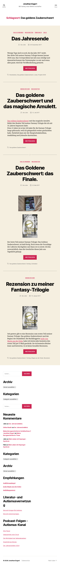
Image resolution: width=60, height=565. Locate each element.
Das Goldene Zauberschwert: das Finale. (30, 173)
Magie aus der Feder (37, 358)
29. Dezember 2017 (36, 45)
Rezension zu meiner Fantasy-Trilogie (30, 287)
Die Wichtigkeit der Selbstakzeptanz (14, 538)
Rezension (47, 358)
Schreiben (34, 264)
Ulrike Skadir (7, 427)
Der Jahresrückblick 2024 (11, 545)
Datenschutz (26, 560)
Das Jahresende (30, 39)
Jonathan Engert (30, 4)
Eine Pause (6, 531)
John (24, 45)
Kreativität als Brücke (10, 542)
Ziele (45, 32)
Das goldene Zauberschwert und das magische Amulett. (29, 100)
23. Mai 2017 (36, 185)
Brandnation (13, 75)
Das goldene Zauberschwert (25, 75)
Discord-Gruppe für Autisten (12, 510)
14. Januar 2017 (35, 296)
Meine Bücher (25, 89)
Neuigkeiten (29, 32)
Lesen (36, 75)
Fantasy (28, 264)
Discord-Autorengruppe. (11, 514)
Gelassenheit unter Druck (11, 534)
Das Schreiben (18, 32)
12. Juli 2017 (36, 112)
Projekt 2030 (42, 75)
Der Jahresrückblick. (16, 424)
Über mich (38, 32)
